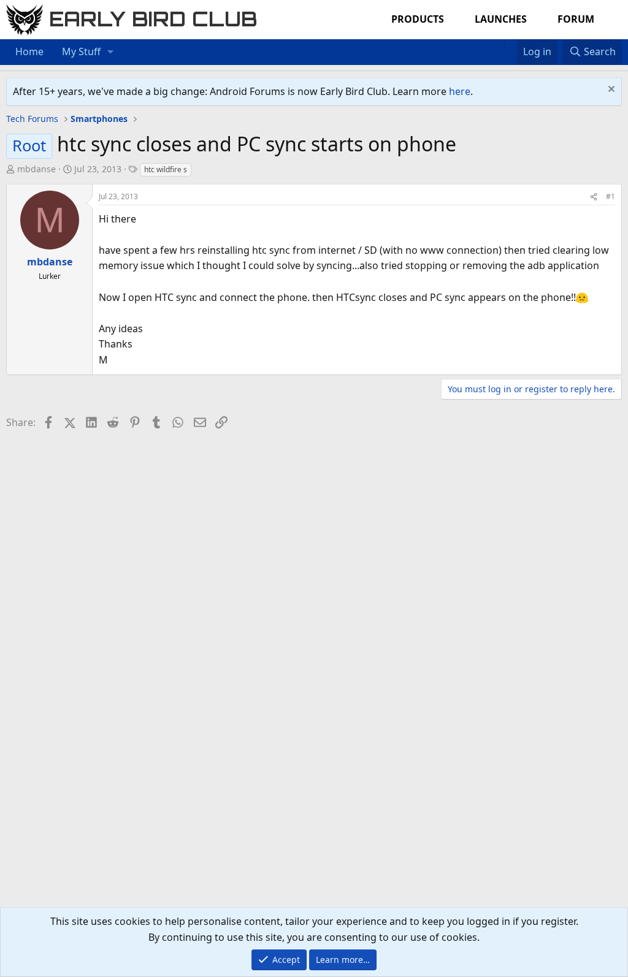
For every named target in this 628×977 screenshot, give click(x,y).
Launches (501, 19)
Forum (575, 19)
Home (29, 51)
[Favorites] (510, 44)
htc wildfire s (165, 169)
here (459, 91)
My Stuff (81, 51)
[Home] (498, 44)
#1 (610, 196)
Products (417, 19)
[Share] (594, 196)
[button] (111, 52)
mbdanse (36, 169)
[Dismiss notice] (610, 90)
